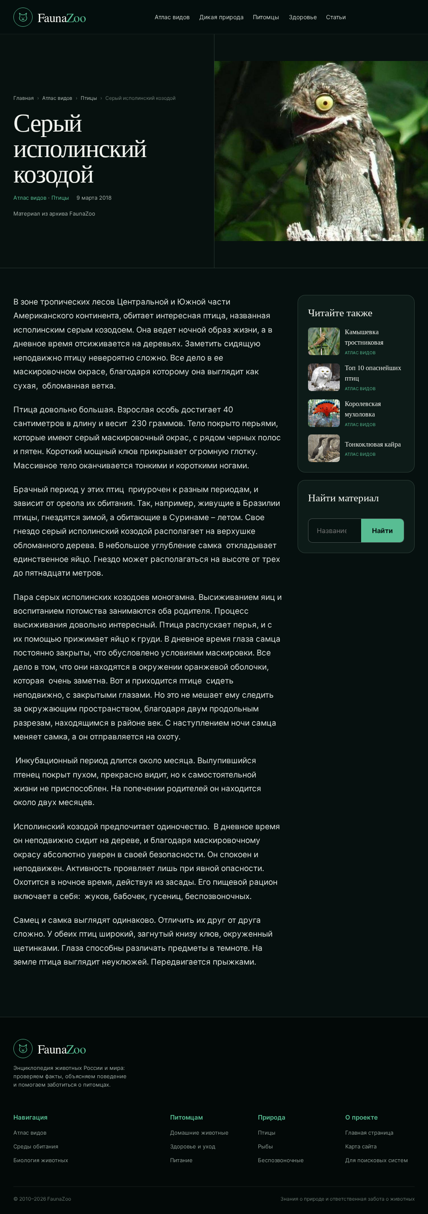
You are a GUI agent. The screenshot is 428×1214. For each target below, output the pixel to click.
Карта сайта (361, 1146)
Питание (181, 1160)
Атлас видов (172, 16)
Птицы (89, 98)
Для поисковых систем (376, 1160)
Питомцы (266, 16)
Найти (382, 530)
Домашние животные (199, 1132)
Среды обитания (35, 1146)
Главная (23, 98)
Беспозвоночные (281, 1160)
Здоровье (303, 16)
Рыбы (265, 1146)
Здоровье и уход (192, 1146)
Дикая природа (221, 16)
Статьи (336, 16)
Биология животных (40, 1160)
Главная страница (369, 1132)
